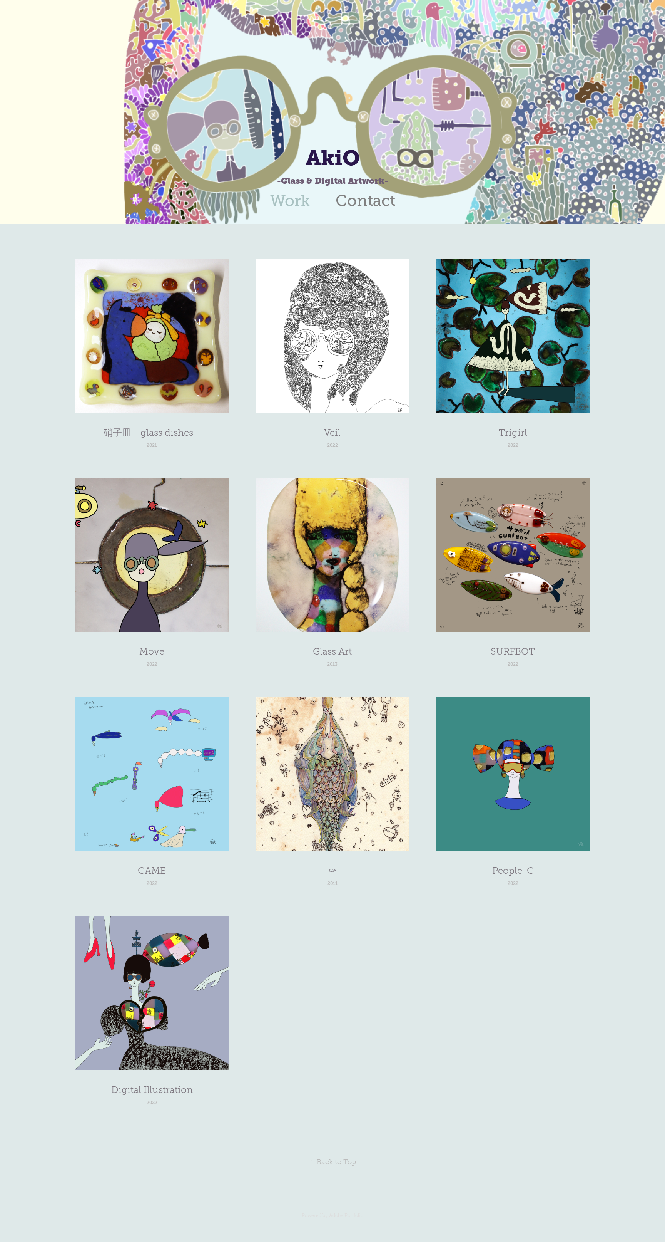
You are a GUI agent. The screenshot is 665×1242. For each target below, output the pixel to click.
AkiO (333, 158)
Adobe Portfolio (346, 1215)
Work (290, 200)
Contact (365, 200)
